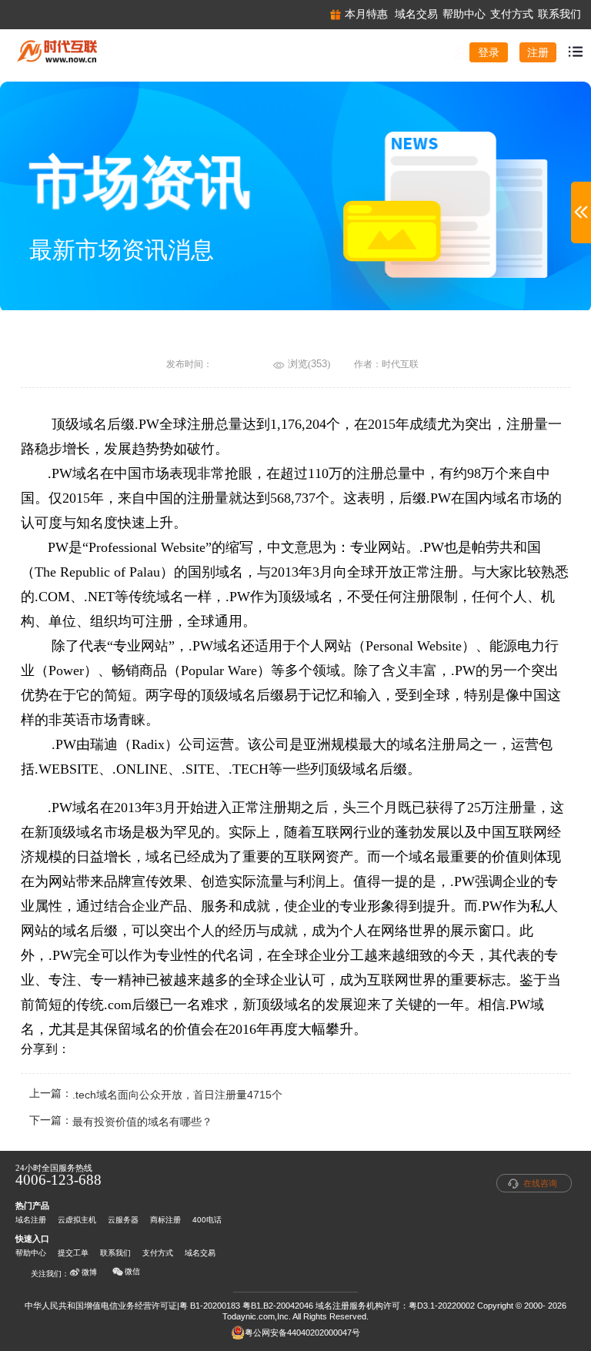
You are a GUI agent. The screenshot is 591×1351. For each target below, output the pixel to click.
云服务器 (123, 1220)
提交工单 (73, 1253)
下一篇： (120, 1122)
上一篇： (155, 1095)
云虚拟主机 (77, 1220)
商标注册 (165, 1220)
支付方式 (157, 1253)
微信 (132, 1271)
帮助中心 (30, 1253)
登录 (488, 52)
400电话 (207, 1220)
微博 (89, 1272)
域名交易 (200, 1253)
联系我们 (115, 1253)
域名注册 (30, 1220)
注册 (538, 52)
